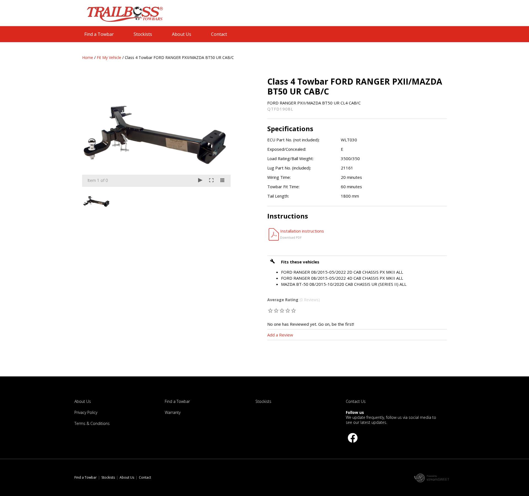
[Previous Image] (91, 131)
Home (87, 57)
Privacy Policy (85, 412)
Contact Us (356, 401)
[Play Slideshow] (200, 180)
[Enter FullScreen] (211, 180)
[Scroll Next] (221, 200)
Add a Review (280, 335)
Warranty (172, 412)
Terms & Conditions (92, 423)
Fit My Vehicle (109, 57)
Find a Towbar (99, 34)
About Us (181, 34)
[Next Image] (221, 131)
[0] (271, 310)
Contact (219, 34)
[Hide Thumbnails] (222, 180)
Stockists (143, 34)
